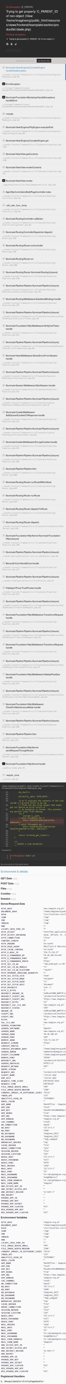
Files (3, 888)
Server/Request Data (13, 903)
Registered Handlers (13, 1376)
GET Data (6, 878)
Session (5, 898)
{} (22, 856)
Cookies (5, 893)
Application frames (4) (25, 60)
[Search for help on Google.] (7, 44)
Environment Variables (14, 1217)
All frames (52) (44, 60)
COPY (10, 50)
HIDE (18, 50)
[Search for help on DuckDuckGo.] (11, 44)
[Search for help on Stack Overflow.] (15, 44)
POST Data (7, 883)
